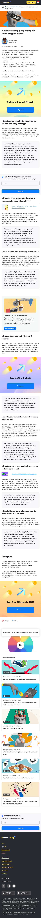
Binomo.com (5, 858)
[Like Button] (3, 621)
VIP (5, 847)
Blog (3, 843)
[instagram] (9, 886)
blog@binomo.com (6, 881)
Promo (3, 853)
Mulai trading (5, 864)
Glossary (4, 874)
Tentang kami (6, 850)
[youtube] (14, 886)
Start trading (31, 2)
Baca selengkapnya (10, 328)
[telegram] (3, 886)
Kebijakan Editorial (7, 867)
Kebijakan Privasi (7, 861)
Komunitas (5, 870)
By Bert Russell (13, 40)
